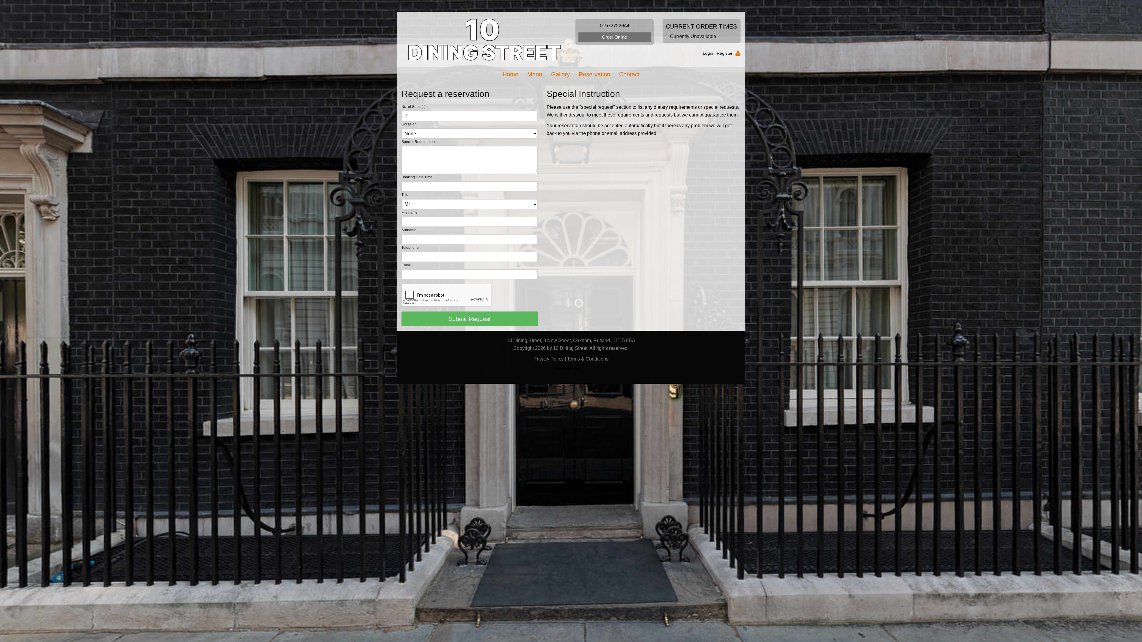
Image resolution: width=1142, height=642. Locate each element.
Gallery (560, 74)
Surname (408, 230)
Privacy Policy (549, 358)
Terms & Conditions (587, 358)
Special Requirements (419, 142)
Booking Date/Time (416, 177)
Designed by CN (571, 368)
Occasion (409, 124)
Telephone (410, 248)
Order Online (614, 37)
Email (406, 265)
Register (724, 53)
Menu (534, 74)
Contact (629, 74)
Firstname (409, 212)
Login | (710, 53)
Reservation (594, 74)
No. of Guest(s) (413, 107)
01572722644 (614, 26)
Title (404, 195)
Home (510, 74)
